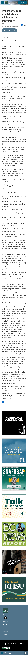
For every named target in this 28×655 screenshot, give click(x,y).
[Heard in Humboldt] (14, 562)
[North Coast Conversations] (14, 423)
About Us (5, 624)
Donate (23, 2)
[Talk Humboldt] (14, 506)
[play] (2, 653)
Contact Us (5, 628)
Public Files (5, 631)
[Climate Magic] (14, 451)
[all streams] (26, 653)
